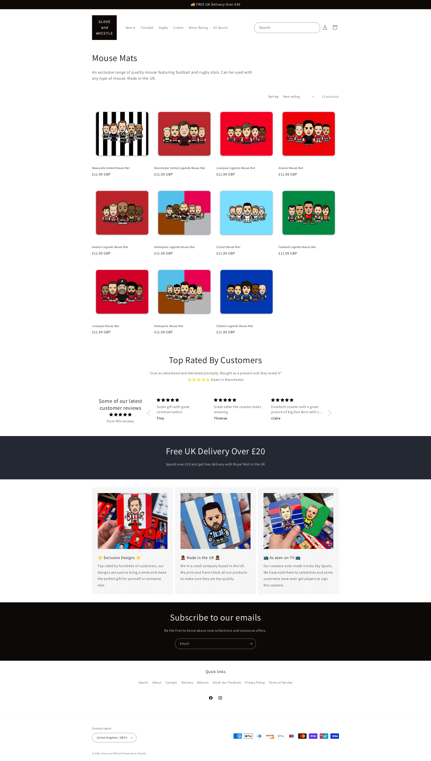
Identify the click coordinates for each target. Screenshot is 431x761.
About (156, 682)
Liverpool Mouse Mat (105, 326)
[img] (120, 414)
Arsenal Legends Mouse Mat (110, 247)
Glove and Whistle (112, 753)
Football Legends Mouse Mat (297, 247)
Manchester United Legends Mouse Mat (179, 168)
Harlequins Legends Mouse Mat (174, 247)
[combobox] (287, 28)
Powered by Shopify (134, 753)
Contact (171, 682)
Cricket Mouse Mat (228, 247)
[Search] (315, 28)
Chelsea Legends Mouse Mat (234, 326)
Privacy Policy (255, 682)
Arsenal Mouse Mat (291, 168)
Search (143, 682)
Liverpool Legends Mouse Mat (235, 168)
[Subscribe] (251, 643)
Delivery (187, 682)
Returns (203, 682)
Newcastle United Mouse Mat (111, 168)
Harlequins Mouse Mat (168, 326)
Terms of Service (280, 682)
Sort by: (273, 96)
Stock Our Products (227, 682)
